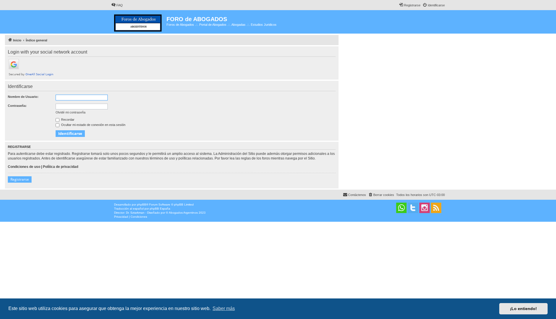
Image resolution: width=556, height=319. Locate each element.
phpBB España (160, 208)
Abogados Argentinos (183, 212)
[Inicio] (139, 22)
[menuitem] (117, 5)
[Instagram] (424, 208)
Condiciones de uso (24, 167)
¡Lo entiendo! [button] (523, 308)
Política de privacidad (60, 167)
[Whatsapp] (401, 208)
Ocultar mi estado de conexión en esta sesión (92, 124)
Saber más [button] (224, 308)
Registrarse (19, 179)
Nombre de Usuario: (23, 96)
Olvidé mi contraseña (70, 112)
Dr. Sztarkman (135, 212)
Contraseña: (17, 105)
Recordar (67, 119)
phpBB (141, 204)
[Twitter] (413, 208)
